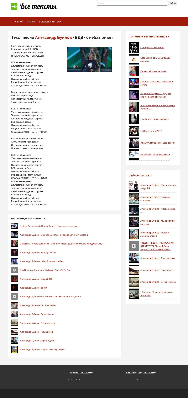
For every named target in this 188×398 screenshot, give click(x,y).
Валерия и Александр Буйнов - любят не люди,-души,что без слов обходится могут (61, 243)
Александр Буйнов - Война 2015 (36, 279)
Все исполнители (50, 21)
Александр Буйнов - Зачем (33, 287)
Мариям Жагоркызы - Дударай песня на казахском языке (155, 95)
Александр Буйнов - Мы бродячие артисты (157, 222)
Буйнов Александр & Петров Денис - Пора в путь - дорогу (48, 226)
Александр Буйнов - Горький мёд (36, 331)
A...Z (70, 379)
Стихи (31, 21)
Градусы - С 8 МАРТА (151, 130)
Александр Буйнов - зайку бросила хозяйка (41, 261)
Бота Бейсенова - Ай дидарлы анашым (155, 59)
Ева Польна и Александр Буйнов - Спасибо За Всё (45, 270)
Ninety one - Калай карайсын (154, 119)
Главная (17, 21)
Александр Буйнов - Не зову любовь (38, 252)
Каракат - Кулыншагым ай (153, 71)
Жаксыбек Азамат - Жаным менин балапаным (157, 107)
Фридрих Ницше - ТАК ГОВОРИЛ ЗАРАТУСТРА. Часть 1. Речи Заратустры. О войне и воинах (157, 246)
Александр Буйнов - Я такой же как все (157, 210)
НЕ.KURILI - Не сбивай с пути (155, 154)
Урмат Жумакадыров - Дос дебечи (157, 142)
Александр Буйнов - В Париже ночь (37, 323)
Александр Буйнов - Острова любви (38, 305)
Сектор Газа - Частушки (152, 47)
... (74, 379)
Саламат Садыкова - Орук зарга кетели (156, 83)
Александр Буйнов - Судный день (37, 314)
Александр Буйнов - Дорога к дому (37, 340)
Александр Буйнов (53, 37)
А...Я (78, 379)
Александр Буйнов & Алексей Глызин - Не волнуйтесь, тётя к (50, 296)
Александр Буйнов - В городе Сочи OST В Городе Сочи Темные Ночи (54, 234)
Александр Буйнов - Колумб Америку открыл (42, 349)
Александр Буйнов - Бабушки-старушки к (155, 199)
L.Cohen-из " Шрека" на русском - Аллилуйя (156, 294)
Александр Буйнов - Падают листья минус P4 (158, 187)
